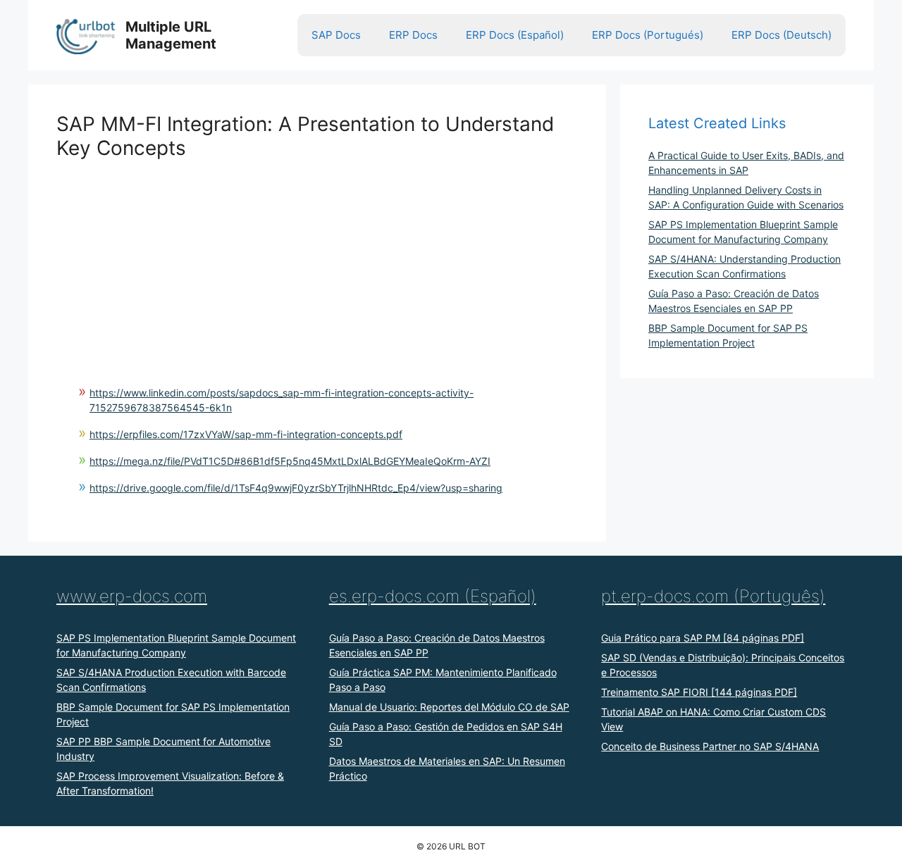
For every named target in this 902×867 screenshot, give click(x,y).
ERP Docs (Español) (515, 35)
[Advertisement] (317, 258)
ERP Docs (413, 35)
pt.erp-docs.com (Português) (713, 596)
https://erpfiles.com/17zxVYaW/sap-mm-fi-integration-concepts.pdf (245, 434)
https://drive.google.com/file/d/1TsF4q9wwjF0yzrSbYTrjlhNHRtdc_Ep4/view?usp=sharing (295, 488)
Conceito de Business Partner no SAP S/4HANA (710, 746)
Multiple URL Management (170, 35)
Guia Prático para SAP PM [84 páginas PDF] (702, 638)
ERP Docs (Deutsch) (781, 35)
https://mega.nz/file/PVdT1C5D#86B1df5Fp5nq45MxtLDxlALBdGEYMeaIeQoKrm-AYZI (289, 461)
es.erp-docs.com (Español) (432, 596)
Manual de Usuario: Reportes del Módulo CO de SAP (449, 707)
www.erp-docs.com (131, 596)
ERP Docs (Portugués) (647, 35)
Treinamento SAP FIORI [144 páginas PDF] (699, 692)
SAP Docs (336, 35)
